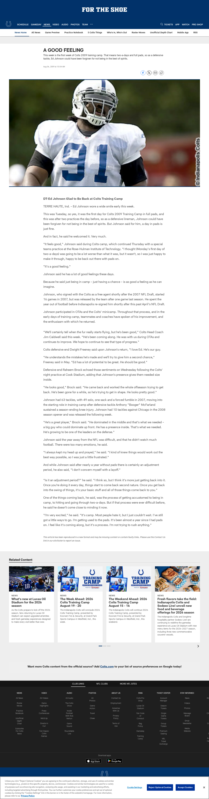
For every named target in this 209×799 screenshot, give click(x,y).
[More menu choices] (91, 24)
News (19, 693)
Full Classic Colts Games (44, 733)
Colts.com (107, 666)
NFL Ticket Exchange (164, 741)
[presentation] (199, 646)
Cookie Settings (134, 787)
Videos (187, 703)
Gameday (140, 731)
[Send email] (155, 74)
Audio (69, 693)
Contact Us (116, 698)
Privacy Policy (28, 796)
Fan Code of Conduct (140, 715)
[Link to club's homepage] (8, 24)
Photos (92, 693)
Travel (92, 713)
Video (44, 693)
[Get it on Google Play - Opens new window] (114, 762)
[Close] (204, 787)
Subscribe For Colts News (19, 731)
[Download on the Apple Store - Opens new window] (93, 761)
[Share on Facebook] (143, 74)
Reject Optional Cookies (160, 787)
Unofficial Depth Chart (19, 720)
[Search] (161, 24)
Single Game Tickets (163, 715)
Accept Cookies (185, 787)
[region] (104, 787)
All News (19, 698)
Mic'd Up (44, 718)
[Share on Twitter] (149, 74)
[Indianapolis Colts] (104, 775)
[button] (100, 646)
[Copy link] (161, 73)
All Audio (69, 698)
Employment (116, 703)
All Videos (44, 698)
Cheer (92, 718)
